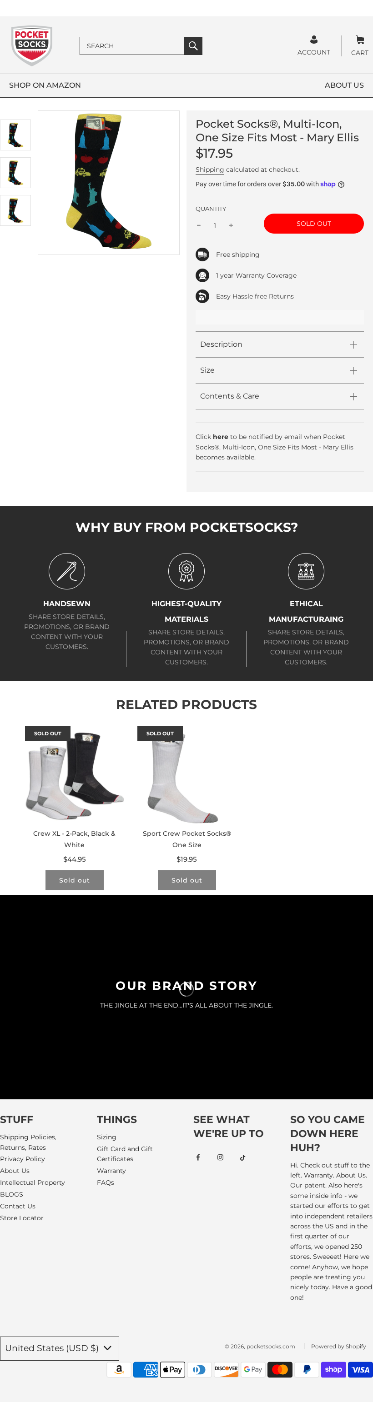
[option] (15, 135)
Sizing (106, 1137)
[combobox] (132, 46)
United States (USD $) (53, 1348)
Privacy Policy (22, 1159)
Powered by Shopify (338, 1346)
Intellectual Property (32, 1182)
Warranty (111, 1171)
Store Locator (22, 1218)
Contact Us (17, 1206)
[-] (199, 225)
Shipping (210, 169)
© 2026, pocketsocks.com (260, 1346)
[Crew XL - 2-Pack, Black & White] (74, 775)
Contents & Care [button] (229, 396)
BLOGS (11, 1194)
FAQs (105, 1182)
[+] (231, 225)
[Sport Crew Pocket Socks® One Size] (186, 775)
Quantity (211, 208)
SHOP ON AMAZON (45, 85)
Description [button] (221, 344)
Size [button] (207, 370)
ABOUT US (344, 85)
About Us (15, 1171)
